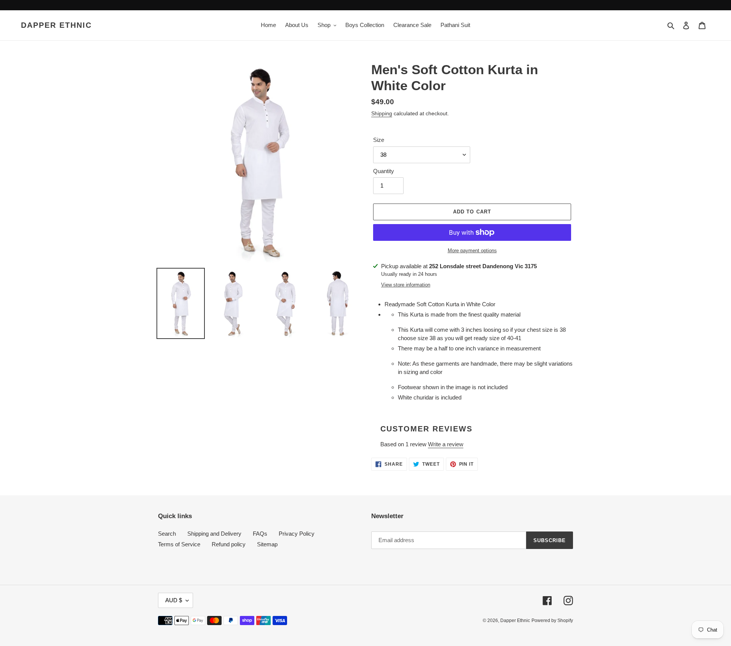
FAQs (260, 533)
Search (167, 533)
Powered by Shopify (552, 620)
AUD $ (173, 600)
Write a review (445, 444)
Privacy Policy (296, 533)
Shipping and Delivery (214, 533)
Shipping (381, 113)
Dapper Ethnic (56, 25)
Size (378, 140)
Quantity (383, 171)
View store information (405, 285)
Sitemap (267, 544)
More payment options (472, 250)
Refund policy (229, 544)
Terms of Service (179, 544)
